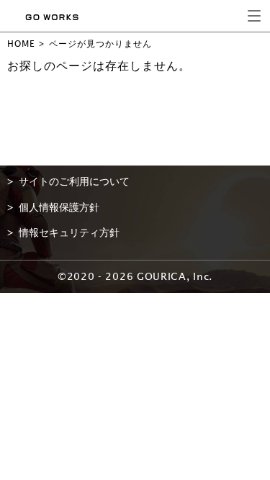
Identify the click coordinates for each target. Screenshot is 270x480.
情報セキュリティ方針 (69, 232)
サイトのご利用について (74, 181)
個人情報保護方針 (59, 207)
